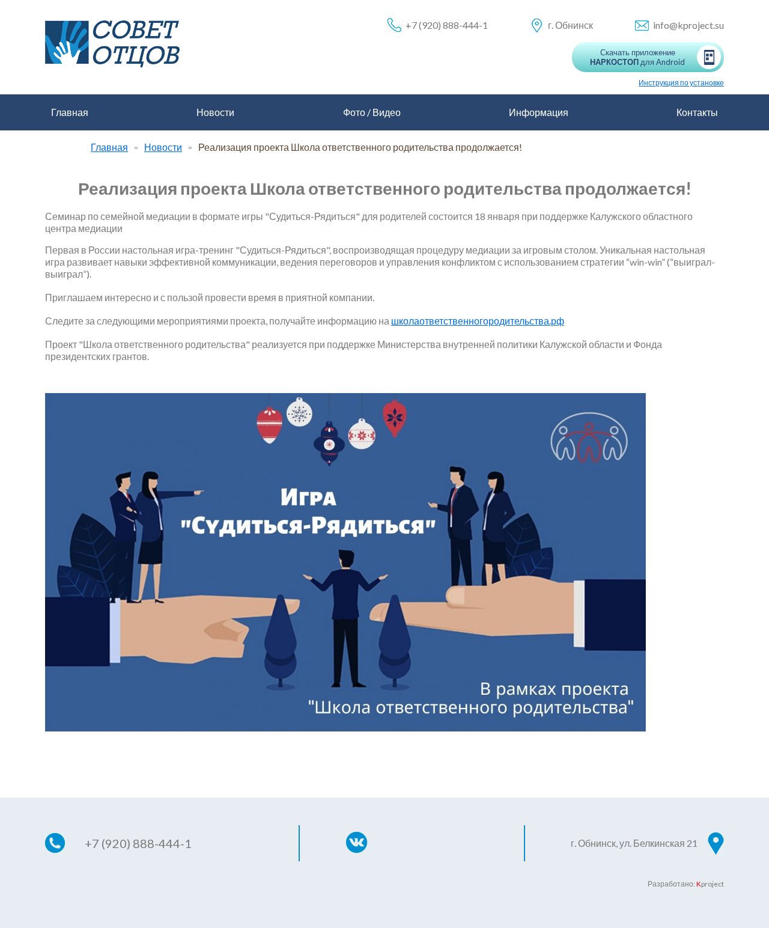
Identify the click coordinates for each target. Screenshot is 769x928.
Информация (538, 112)
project (710, 883)
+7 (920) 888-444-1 (447, 25)
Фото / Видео (372, 112)
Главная (69, 112)
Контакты (697, 112)
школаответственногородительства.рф (477, 320)
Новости (215, 112)
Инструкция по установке (681, 82)
